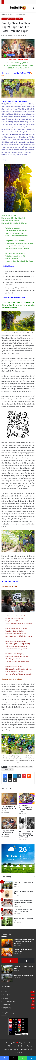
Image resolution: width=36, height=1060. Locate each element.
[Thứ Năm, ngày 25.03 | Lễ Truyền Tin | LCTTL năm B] (9, 799)
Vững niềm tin (7, 995)
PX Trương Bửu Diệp (9, 1001)
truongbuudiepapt (8, 35)
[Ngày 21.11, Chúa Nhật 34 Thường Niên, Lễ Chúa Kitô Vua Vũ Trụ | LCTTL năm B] (26, 823)
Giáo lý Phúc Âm (12, 766)
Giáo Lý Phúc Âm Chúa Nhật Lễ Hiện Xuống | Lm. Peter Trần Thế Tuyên (24, 942)
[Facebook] (5, 776)
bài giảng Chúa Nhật (7, 769)
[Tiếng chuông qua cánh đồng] (7, 978)
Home (4, 14)
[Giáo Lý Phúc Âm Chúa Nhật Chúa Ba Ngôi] (7, 952)
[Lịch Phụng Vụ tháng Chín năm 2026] (7, 885)
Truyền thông (6, 1004)
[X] (10, 776)
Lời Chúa (10, 14)
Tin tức (5, 992)
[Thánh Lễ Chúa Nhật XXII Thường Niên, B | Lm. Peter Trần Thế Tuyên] (26, 798)
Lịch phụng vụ (7, 1007)
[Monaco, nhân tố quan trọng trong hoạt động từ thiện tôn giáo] (7, 903)
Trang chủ (7, 1046)
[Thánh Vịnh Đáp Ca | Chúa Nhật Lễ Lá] (7, 921)
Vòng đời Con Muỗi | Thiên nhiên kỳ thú (16, 2)
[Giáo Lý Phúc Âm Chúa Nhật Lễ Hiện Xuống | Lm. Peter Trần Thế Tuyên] (7, 943)
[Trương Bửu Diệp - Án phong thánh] (18, 8)
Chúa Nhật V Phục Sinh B (25, 766)
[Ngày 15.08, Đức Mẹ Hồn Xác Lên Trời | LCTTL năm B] (9, 823)
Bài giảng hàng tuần (19, 14)
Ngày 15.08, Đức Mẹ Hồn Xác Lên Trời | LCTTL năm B (8, 832)
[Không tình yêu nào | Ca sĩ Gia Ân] (7, 894)
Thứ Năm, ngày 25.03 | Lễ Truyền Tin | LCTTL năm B (9, 808)
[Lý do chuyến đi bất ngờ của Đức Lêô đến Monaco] (7, 912)
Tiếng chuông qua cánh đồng (23, 975)
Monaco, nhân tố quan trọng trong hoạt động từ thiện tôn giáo (23, 902)
